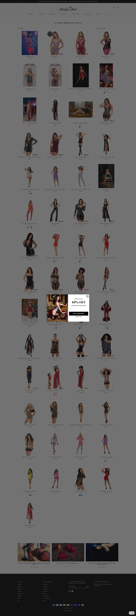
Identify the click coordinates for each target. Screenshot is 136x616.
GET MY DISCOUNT (78, 313)
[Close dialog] (87, 296)
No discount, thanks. (78, 316)
